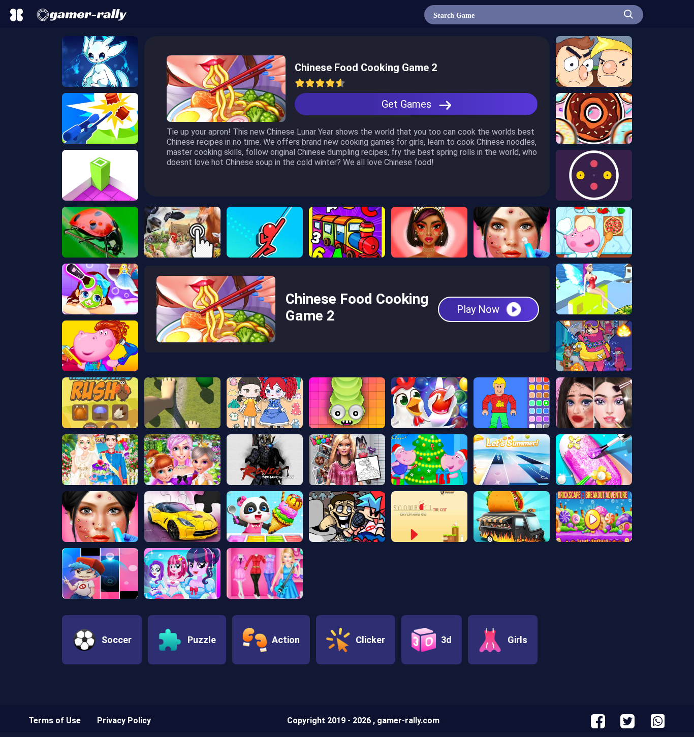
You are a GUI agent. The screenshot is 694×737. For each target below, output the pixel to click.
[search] (628, 13)
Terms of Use (54, 720)
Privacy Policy (124, 720)
